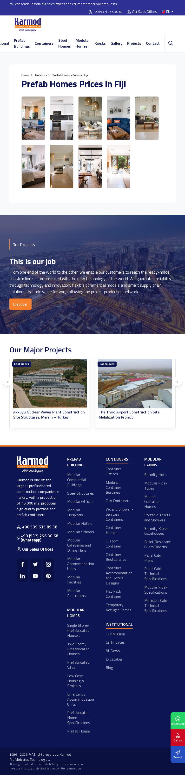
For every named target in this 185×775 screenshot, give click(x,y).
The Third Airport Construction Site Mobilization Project (129, 415)
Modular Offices (80, 501)
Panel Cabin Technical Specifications (155, 574)
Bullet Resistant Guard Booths (157, 544)
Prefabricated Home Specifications (78, 717)
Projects (134, 43)
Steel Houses (64, 43)
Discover (20, 304)
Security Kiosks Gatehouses (156, 531)
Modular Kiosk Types (155, 485)
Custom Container (113, 543)
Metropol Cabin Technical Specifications (156, 605)
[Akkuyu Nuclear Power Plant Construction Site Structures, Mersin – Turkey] (50, 384)
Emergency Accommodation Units (80, 699)
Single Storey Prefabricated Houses (78, 630)
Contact (153, 43)
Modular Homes (83, 43)
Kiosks (100, 43)
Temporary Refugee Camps (119, 607)
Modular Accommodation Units (80, 564)
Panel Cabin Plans (153, 557)
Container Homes (113, 530)
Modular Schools (80, 532)
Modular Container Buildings (113, 487)
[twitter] (35, 564)
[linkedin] (22, 576)
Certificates (115, 642)
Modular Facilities (74, 579)
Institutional (119, 624)
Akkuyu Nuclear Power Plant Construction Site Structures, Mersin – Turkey (49, 415)
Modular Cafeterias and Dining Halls (79, 545)
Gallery (116, 43)
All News (113, 651)
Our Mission (115, 634)
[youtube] (35, 576)
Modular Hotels (79, 523)
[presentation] (8, 382)
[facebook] (22, 564)
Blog (109, 667)
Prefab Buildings (22, 43)
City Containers (118, 501)
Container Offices (113, 471)
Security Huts (155, 474)
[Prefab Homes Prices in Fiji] (33, 118)
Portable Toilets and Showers (157, 517)
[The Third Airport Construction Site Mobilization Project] (135, 384)
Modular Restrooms (76, 593)
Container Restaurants (116, 557)
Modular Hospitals (75, 512)
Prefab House (78, 731)
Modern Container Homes (152, 502)
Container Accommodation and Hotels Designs (119, 575)
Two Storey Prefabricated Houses (78, 649)
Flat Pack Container (113, 593)
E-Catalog (114, 659)
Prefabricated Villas (78, 664)
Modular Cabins (153, 462)
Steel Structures (80, 493)
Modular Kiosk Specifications (155, 589)
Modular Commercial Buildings (76, 480)
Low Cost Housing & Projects (75, 681)
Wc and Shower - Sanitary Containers (119, 514)
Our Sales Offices (144, 12)
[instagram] (48, 564)
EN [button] (168, 12)
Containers (44, 43)
